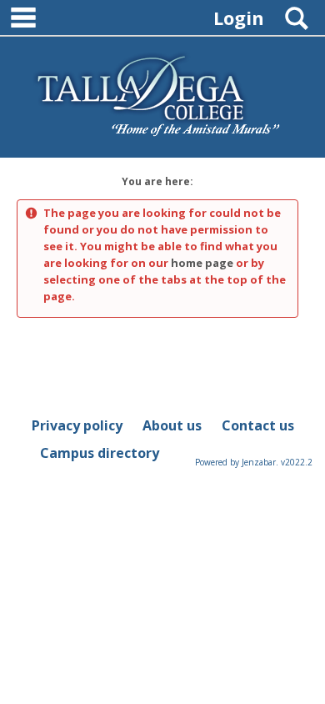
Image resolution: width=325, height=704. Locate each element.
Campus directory (99, 453)
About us (172, 425)
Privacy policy (77, 425)
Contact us (258, 425)
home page (202, 262)
